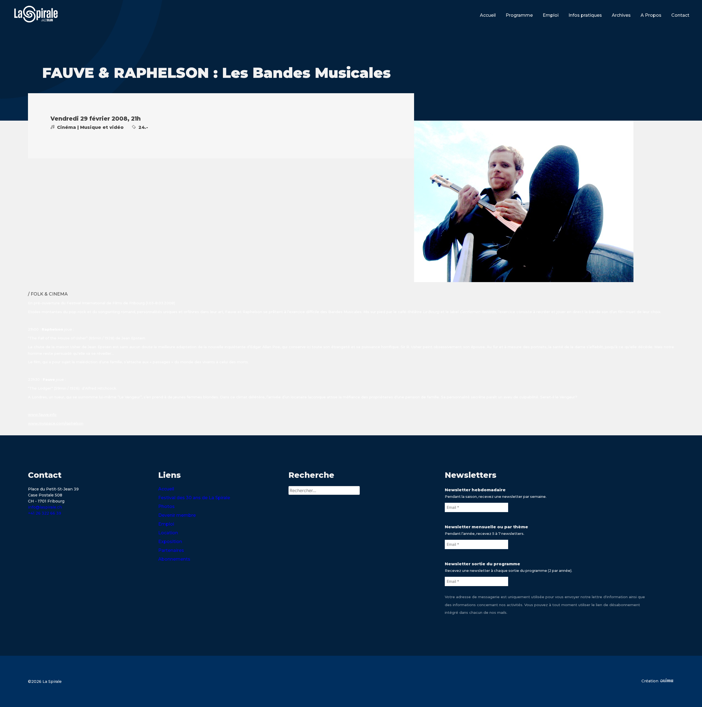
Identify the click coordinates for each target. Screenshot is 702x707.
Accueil (488, 15)
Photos (166, 506)
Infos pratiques (585, 15)
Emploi (551, 15)
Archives (621, 15)
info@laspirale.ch (45, 507)
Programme (519, 15)
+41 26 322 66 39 (44, 513)
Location (168, 532)
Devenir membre (177, 515)
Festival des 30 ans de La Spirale (194, 497)
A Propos (651, 15)
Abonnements (174, 559)
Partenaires (171, 550)
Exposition (170, 541)
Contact (680, 15)
